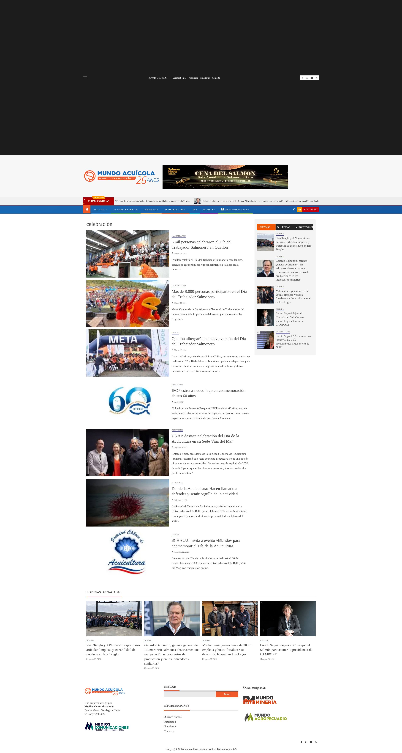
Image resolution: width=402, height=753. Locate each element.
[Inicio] (87, 209)
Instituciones (177, 384)
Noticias (99, 209)
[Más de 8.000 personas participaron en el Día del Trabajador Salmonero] (127, 303)
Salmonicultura (179, 236)
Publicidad (193, 78)
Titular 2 (280, 286)
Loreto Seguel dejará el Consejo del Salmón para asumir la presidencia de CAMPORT (286, 649)
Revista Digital (174, 209)
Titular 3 (280, 234)
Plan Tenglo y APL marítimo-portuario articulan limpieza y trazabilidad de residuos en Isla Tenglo (113, 649)
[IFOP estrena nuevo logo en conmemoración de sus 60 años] (127, 402)
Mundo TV (209, 209)
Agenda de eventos (125, 209)
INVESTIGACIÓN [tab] (306, 227)
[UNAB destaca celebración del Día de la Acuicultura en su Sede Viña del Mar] (127, 452)
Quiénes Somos (179, 78)
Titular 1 (280, 256)
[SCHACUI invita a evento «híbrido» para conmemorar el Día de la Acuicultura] (127, 552)
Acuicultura (177, 482)
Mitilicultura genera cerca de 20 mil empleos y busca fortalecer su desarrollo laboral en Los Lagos (227, 649)
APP (195, 209)
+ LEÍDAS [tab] (285, 227)
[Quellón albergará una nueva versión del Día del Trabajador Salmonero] (127, 353)
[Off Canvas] (85, 78)
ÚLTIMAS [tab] (265, 227)
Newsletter (205, 78)
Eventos (175, 333)
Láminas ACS (151, 209)
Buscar (170, 686)
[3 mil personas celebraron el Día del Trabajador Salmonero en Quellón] (127, 254)
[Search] (294, 209)
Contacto (216, 78)
